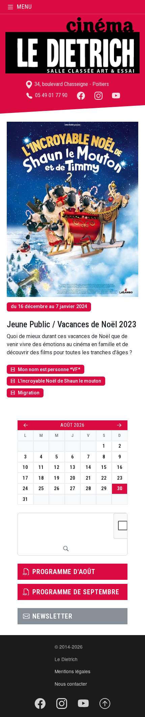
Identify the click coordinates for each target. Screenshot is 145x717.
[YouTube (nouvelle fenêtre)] (116, 95)
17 (25, 478)
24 (25, 488)
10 (25, 467)
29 (104, 488)
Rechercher (66, 548)
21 (88, 478)
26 (56, 488)
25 (41, 488)
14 (88, 467)
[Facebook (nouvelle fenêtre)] (81, 95)
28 (88, 488)
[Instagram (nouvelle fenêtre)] (98, 95)
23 (119, 478)
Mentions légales (72, 671)
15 (104, 467)
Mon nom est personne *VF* (49, 369)
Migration (28, 392)
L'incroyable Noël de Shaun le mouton (59, 381)
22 (104, 478)
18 (41, 478)
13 (72, 467)
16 (119, 467)
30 (119, 488)
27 (72, 488)
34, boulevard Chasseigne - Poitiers (71, 84)
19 (56, 478)
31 (25, 499)
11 (41, 467)
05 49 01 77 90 (50, 95)
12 (56, 467)
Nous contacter (71, 683)
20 (72, 478)
